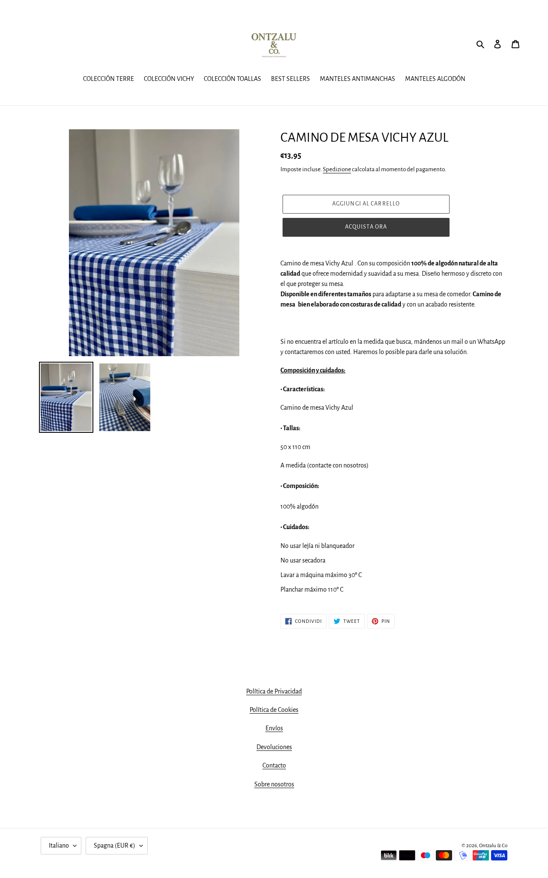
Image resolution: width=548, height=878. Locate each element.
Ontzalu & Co (493, 845)
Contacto (274, 765)
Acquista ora (366, 227)
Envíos (274, 728)
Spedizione (337, 169)
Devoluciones (274, 747)
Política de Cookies (274, 709)
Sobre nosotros (274, 784)
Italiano (59, 845)
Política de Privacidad (274, 691)
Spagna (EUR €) (114, 845)
